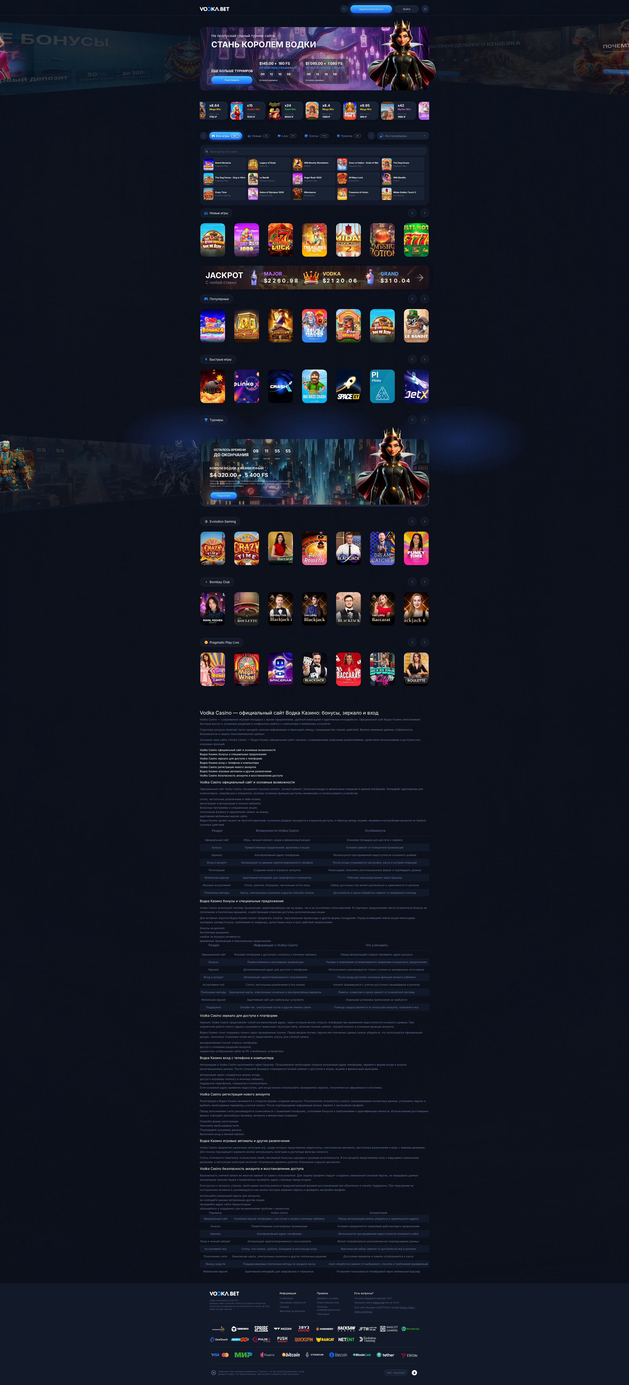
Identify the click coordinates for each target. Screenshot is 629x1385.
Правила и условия (327, 1298)
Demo (213, 259)
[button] (203, 136)
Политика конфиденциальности (328, 1308)
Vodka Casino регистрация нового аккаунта (228, 767)
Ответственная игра (328, 1302)
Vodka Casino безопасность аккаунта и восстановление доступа (241, 775)
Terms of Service (363, 1311)
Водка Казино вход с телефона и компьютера (229, 762)
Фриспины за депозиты (292, 1311)
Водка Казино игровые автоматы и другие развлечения (235, 771)
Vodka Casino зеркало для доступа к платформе (231, 758)
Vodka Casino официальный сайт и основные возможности (238, 750)
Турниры (284, 1306)
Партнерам (323, 1314)
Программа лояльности (293, 1302)
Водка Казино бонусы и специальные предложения (233, 754)
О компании (286, 1298)
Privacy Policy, (407, 1307)
